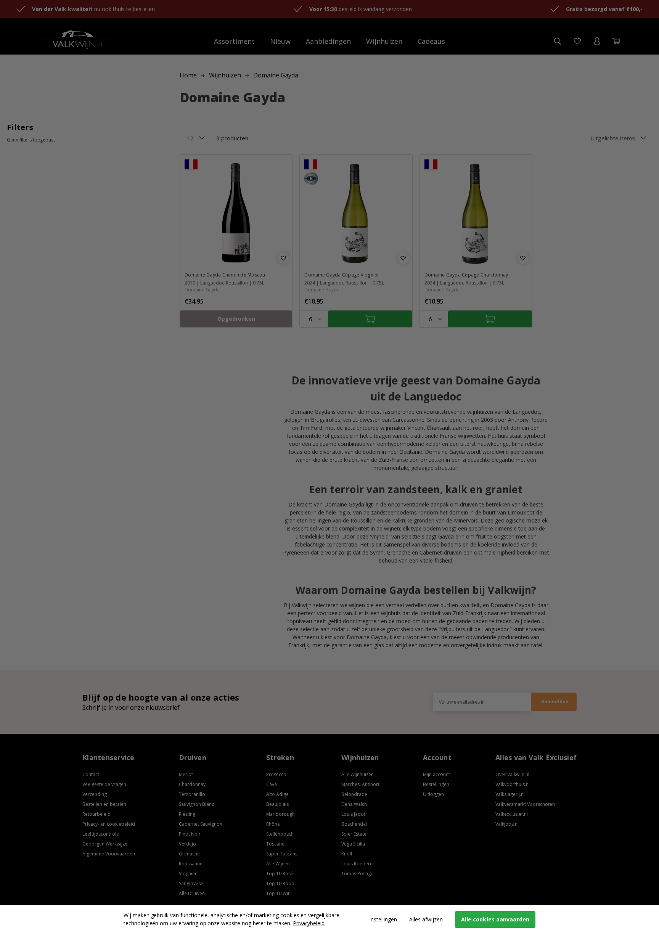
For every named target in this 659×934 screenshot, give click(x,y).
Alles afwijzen (426, 919)
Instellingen (383, 919)
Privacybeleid (309, 923)
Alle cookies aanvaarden (495, 919)
